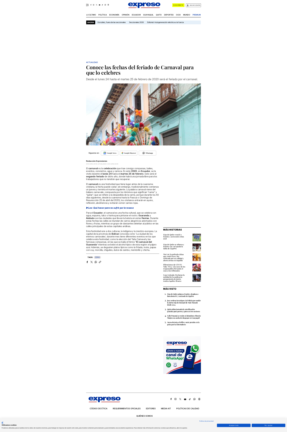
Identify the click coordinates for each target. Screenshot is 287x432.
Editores (151, 409)
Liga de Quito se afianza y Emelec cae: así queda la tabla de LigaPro (173, 246)
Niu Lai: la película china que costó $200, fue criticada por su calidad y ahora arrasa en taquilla (173, 257)
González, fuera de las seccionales (111, 22)
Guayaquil (148, 15)
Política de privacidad (206, 421)
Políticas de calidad (187, 409)
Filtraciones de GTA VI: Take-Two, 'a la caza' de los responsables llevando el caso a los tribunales (174, 267)
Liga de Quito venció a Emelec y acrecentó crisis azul (173, 236)
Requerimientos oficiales (127, 409)
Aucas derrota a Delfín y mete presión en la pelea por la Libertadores (183, 323)
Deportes (169, 15)
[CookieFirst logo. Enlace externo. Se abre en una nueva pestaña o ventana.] (2, 423)
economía (114, 15)
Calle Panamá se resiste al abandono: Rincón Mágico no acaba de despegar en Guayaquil (184, 317)
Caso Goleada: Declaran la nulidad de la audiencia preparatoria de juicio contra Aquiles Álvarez (174, 278)
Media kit (166, 409)
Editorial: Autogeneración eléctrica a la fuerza (165, 22)
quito (159, 15)
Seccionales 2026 (136, 22)
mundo (186, 15)
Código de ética (98, 409)
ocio (178, 15)
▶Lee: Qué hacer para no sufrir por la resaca (110, 208)
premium (197, 15)
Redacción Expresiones (96, 161)
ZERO (97, 257)
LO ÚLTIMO (91, 15)
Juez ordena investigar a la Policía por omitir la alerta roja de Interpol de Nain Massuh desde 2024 (184, 302)
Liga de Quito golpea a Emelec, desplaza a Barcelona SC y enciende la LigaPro (182, 295)
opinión (125, 15)
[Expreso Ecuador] (105, 401)
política (102, 15)
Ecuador (136, 15)
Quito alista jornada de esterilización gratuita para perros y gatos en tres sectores (183, 310)
